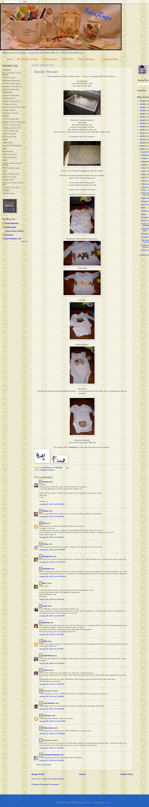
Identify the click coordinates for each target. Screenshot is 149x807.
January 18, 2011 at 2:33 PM (51, 696)
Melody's (73, 447)
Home (10, 59)
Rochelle (46, 569)
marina (46, 670)
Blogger (108, 802)
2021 (143, 117)
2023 (143, 111)
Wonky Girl (47, 556)
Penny (45, 544)
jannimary (9, 235)
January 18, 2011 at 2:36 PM (51, 709)
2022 (143, 114)
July (144, 168)
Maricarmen (48, 728)
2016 (143, 133)
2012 (143, 146)
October (145, 158)
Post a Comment (44, 765)
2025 (143, 104)
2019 (143, 123)
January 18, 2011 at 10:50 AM (52, 576)
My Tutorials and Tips (27, 59)
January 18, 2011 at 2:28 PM (51, 684)
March (145, 181)
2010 (143, 255)
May (144, 174)
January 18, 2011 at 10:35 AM (52, 550)
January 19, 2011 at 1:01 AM (51, 748)
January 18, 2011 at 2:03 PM (51, 663)
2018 (142, 127)
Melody (46, 622)
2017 (142, 130)
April (144, 177)
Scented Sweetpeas (51, 755)
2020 (143, 120)
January (145, 187)
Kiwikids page (10, 227)
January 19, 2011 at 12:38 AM (52, 733)
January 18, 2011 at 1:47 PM (51, 649)
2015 (143, 136)
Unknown (47, 715)
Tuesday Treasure (47, 470)
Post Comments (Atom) (53, 779)
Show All (24, 241)
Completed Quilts (110, 59)
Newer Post (37, 774)
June (144, 171)
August (145, 165)
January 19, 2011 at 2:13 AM (51, 760)
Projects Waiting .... (87, 59)
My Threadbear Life (13, 239)
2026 (143, 101)
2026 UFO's (68, 59)
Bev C (44, 583)
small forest (48, 655)
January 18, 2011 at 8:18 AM (51, 537)
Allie (45, 641)
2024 (143, 107)
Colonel (90, 802)
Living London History (14, 231)
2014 (142, 139)
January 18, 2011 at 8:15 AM (51, 516)
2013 (142, 143)
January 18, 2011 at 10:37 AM (52, 562)
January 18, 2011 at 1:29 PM (51, 634)
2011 (142, 149)
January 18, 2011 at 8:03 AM (51, 504)
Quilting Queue (50, 59)
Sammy (45, 482)
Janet (45, 606)
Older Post (126, 774)
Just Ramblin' (49, 703)
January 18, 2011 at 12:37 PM (52, 616)
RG (44, 523)
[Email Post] (67, 467)
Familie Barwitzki (12, 223)
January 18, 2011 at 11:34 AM (51, 599)
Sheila (45, 511)
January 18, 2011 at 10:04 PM (52, 721)
